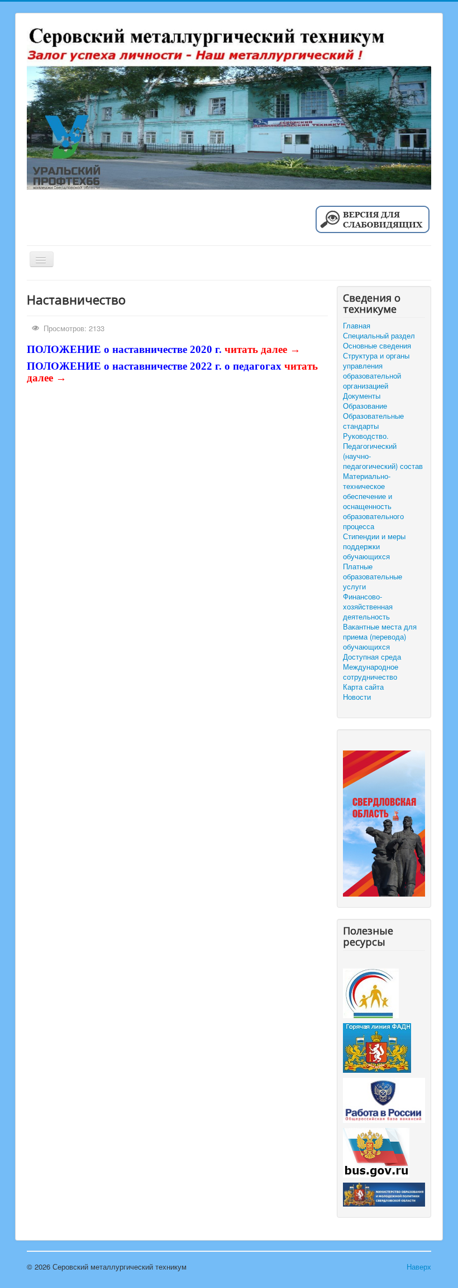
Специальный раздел (379, 336)
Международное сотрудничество (370, 672)
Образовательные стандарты (373, 421)
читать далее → (262, 349)
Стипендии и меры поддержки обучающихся (374, 546)
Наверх (419, 1266)
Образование (365, 406)
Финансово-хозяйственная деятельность (368, 607)
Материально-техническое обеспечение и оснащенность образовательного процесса (373, 501)
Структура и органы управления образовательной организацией (376, 371)
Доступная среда (372, 657)
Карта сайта (363, 687)
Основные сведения (377, 346)
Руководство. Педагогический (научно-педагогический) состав (383, 451)
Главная (356, 326)
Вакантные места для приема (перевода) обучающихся (380, 637)
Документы (361, 396)
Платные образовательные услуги (372, 576)
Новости (357, 697)
